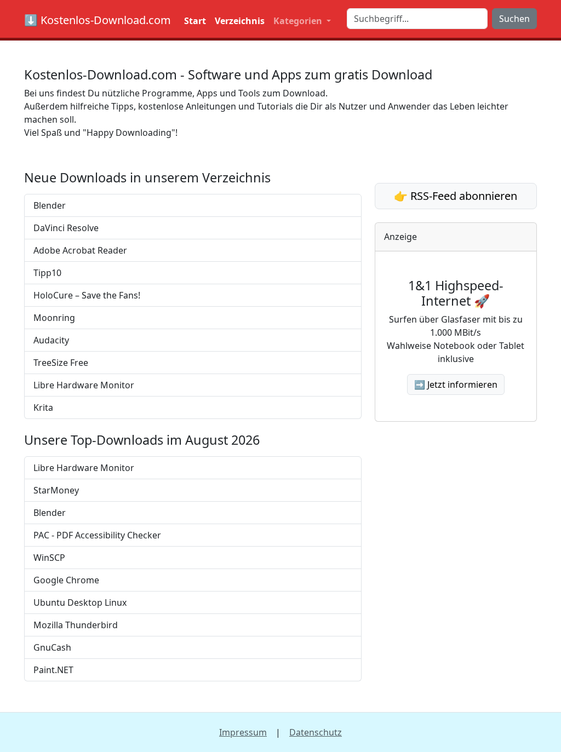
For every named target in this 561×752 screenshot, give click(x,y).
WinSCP (49, 558)
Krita (43, 407)
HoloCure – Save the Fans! (86, 295)
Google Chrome (66, 580)
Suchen (514, 19)
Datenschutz (315, 732)
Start (195, 21)
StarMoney (56, 490)
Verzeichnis (240, 21)
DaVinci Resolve (66, 228)
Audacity (51, 340)
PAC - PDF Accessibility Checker (97, 535)
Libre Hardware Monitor (83, 385)
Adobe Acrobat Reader (80, 250)
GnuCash (52, 647)
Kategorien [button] (298, 21)
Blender (49, 205)
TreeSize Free (60, 363)
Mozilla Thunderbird (75, 625)
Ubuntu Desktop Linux (80, 602)
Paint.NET (53, 670)
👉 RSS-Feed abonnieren (455, 195)
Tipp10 (47, 273)
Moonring (54, 318)
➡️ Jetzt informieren (455, 384)
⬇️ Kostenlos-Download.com (97, 20)
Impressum (243, 732)
